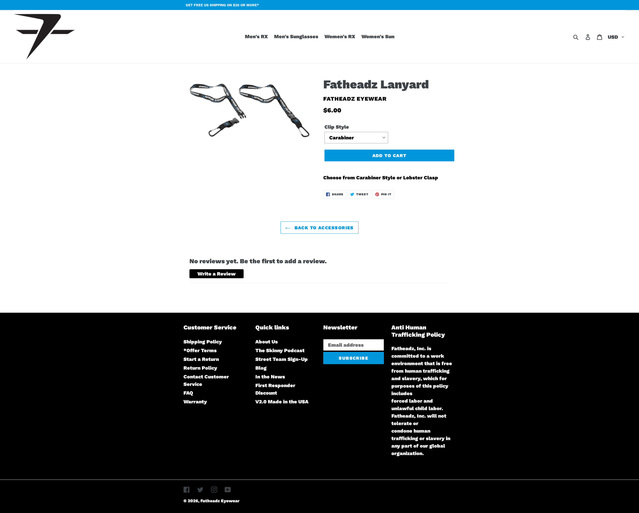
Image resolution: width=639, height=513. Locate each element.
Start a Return (201, 359)
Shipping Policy (202, 342)
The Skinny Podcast (280, 350)
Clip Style (336, 127)
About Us (266, 342)
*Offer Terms (200, 350)
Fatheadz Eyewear (220, 500)
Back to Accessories (323, 227)
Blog (261, 368)
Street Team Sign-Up (281, 359)
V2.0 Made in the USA (282, 402)
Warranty (195, 402)
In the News (270, 377)
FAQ (188, 393)
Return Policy (200, 368)
